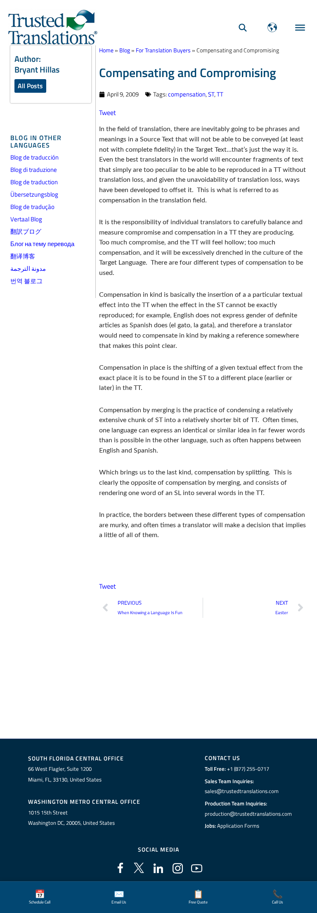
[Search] (243, 27)
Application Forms (238, 825)
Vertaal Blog (26, 219)
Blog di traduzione (33, 169)
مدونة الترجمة (28, 268)
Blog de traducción (34, 157)
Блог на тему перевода (42, 244)
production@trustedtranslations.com (248, 814)
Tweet (107, 112)
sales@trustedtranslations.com (242, 791)
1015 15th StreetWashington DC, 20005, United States (71, 817)
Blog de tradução (32, 206)
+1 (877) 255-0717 (248, 769)
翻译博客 (22, 256)
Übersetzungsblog (34, 194)
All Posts (30, 86)
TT (220, 94)
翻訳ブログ (25, 231)
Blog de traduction (34, 182)
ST (211, 94)
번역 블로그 (26, 281)
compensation (187, 94)
